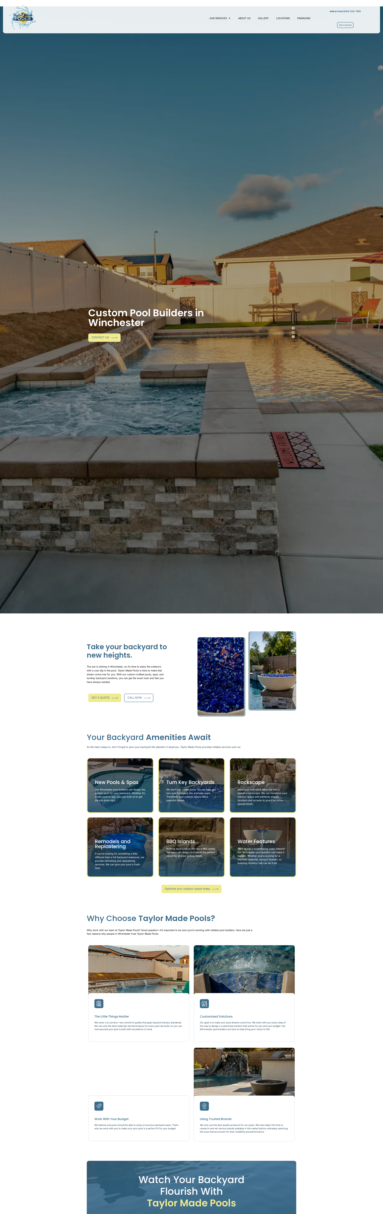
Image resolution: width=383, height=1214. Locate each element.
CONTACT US (100, 337)
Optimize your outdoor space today (187, 888)
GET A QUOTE (101, 697)
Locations (283, 18)
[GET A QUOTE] (115, 698)
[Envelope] (293, 336)
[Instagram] (293, 332)
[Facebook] (293, 328)
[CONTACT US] (114, 338)
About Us (244, 18)
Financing (303, 18)
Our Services (218, 18)
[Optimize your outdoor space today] (215, 889)
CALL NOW (134, 697)
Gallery (263, 18)
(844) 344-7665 (345, 11)
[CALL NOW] (147, 698)
